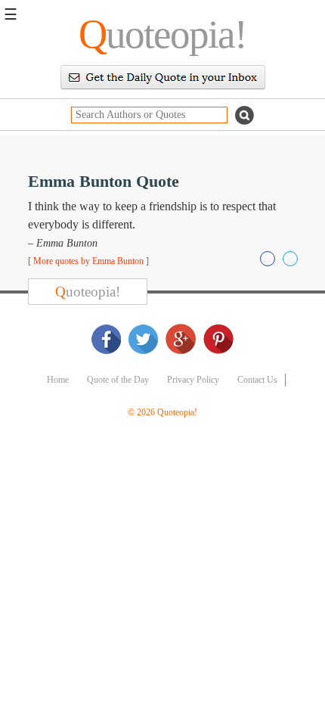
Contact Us (257, 379)
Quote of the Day (118, 379)
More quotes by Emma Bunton (88, 261)
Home (58, 379)
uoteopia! (162, 34)
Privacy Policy (193, 379)
